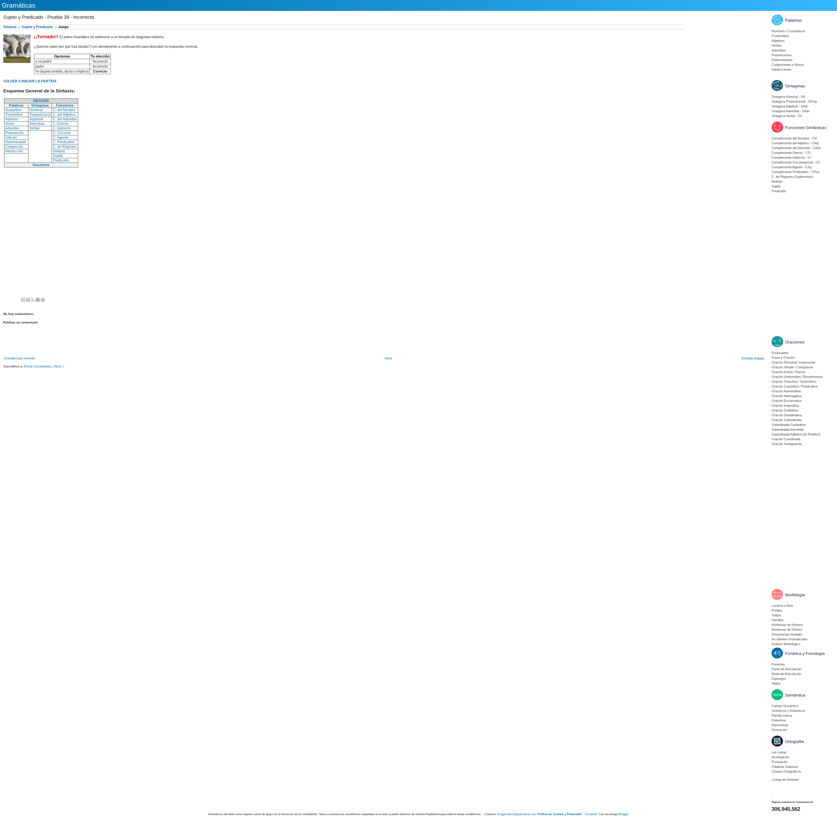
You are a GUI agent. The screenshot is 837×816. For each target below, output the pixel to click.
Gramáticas (18, 5)
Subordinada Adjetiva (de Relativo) (796, 434)
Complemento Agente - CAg (791, 167)
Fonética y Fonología (805, 653)
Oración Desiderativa (787, 415)
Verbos (777, 45)
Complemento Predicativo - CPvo (795, 172)
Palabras (793, 20)
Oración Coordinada (786, 439)
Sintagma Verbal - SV (787, 116)
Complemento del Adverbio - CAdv (796, 148)
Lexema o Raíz (782, 605)
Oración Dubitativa (785, 410)
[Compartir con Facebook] (38, 300)
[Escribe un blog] (28, 300)
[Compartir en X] (33, 300)
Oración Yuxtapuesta (786, 444)
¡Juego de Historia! (785, 779)
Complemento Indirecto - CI (791, 157)
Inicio (388, 358)
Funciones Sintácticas (806, 127)
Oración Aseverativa (786, 391)
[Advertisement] (725, 54)
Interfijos (778, 620)
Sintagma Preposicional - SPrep (794, 101)
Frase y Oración (783, 357)
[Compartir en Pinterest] (43, 300)
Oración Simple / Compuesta (792, 367)
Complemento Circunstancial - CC (796, 162)
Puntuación (780, 762)
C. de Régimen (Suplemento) (792, 176)
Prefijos (777, 610)
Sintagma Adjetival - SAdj (789, 106)
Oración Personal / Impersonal (793, 362)
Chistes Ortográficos (786, 771)
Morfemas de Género (787, 629)
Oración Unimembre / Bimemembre (797, 377)
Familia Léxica (782, 715)
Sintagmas (795, 86)
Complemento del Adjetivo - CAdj (795, 143)
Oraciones (795, 342)
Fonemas (778, 664)
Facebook (591, 814)
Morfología (795, 595)
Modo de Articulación (786, 674)
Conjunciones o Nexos (788, 64)
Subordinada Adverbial (787, 429)
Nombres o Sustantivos (788, 31)
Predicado (44, 27)
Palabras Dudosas (785, 766)
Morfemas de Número (787, 625)
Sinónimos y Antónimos (788, 710)
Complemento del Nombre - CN (794, 138)
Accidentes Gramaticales (790, 639)
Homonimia (780, 725)
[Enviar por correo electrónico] (23, 300)
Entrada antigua (753, 358)
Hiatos (776, 683)
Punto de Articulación (786, 669)
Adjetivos (778, 40)
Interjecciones (781, 69)
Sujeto (27, 27)
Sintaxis (10, 27)
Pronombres (780, 36)
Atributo (777, 181)
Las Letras (779, 752)
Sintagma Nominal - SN (788, 97)
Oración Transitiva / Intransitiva (794, 381)
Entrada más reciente (19, 358)
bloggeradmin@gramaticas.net (516, 814)
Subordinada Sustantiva (788, 425)
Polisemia (779, 720)
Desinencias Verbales (787, 634)
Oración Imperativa (785, 405)
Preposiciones (782, 55)
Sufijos (776, 615)
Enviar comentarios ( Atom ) (44, 366)
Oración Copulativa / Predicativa (794, 386)
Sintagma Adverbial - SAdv (791, 111)
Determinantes (782, 60)
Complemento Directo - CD (791, 153)
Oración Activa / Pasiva (788, 372)
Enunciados (780, 353)
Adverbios (779, 50)
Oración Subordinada (787, 420)
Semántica (795, 695)
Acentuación (780, 757)
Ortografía (794, 741)
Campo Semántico (785, 706)
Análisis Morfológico (786, 644)
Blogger (623, 814)
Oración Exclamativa (786, 401)
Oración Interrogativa (786, 396)
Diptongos (779, 678)
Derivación (779, 730)
